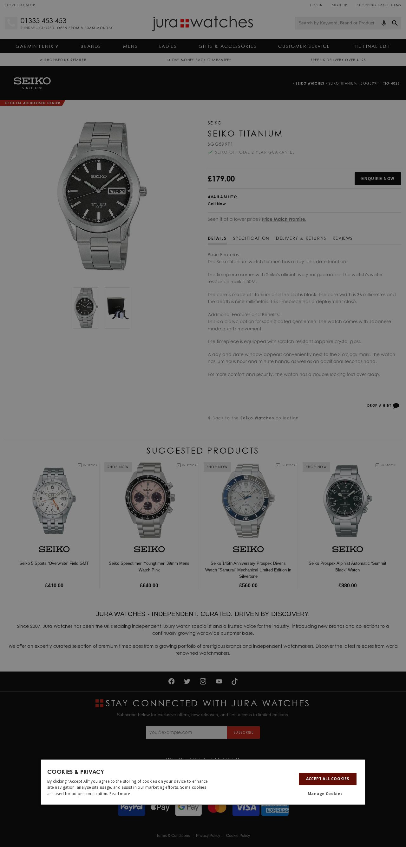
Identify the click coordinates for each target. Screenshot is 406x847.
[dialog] (203, 782)
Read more (119, 793)
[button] (328, 794)
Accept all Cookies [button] (327, 778)
